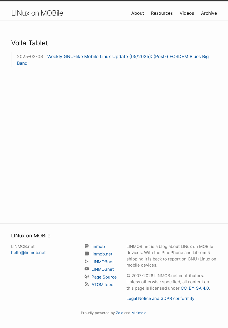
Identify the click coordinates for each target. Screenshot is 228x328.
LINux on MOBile (37, 13)
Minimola (139, 313)
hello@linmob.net (28, 252)
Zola (119, 313)
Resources (162, 13)
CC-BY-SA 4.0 (195, 288)
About (138, 13)
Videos (187, 13)
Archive (209, 13)
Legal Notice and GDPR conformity (160, 298)
